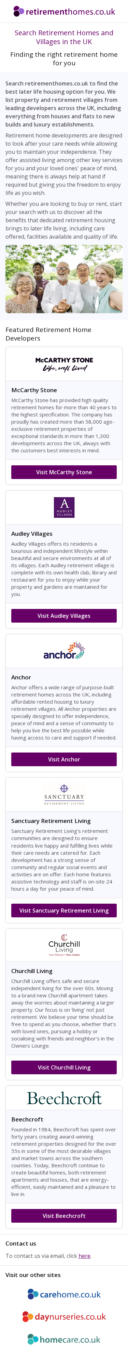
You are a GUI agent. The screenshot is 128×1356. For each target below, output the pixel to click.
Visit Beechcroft (64, 1216)
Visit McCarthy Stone (64, 472)
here (84, 1256)
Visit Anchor (64, 759)
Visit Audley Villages (64, 616)
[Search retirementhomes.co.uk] (64, 11)
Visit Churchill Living (64, 1067)
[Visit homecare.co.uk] (64, 1339)
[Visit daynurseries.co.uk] (64, 1316)
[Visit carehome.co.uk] (64, 1294)
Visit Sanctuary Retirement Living (64, 910)
